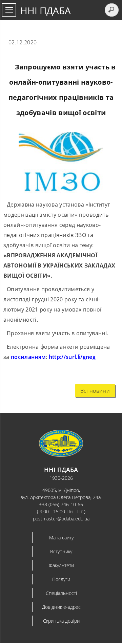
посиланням (28, 357)
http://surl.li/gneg (72, 357)
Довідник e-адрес (61, 607)
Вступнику (61, 551)
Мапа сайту (61, 537)
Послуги (61, 579)
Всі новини (95, 390)
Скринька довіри (61, 621)
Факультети (61, 565)
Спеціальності (61, 593)
